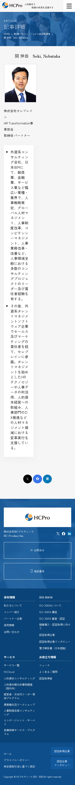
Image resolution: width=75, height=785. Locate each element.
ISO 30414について (50, 605)
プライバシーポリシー (17, 760)
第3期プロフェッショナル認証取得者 (32, 33)
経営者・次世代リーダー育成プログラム (19, 696)
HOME (7, 33)
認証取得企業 (47, 635)
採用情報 (9, 625)
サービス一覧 (11, 665)
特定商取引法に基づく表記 (19, 766)
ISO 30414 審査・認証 (52, 618)
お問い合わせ (11, 632)
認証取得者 (45, 678)
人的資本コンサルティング (19, 678)
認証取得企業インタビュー (54, 642)
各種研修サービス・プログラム (19, 732)
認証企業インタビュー (62, 763)
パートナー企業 (13, 618)
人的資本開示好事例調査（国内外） (18, 686)
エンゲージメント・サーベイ (19, 722)
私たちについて (13, 605)
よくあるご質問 (48, 672)
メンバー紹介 (11, 612)
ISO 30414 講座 (48, 612)
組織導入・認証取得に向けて (54, 626)
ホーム (8, 754)
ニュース (44, 665)
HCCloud (9, 672)
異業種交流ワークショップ (19, 704)
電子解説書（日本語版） (53, 648)
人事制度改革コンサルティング (19, 712)
